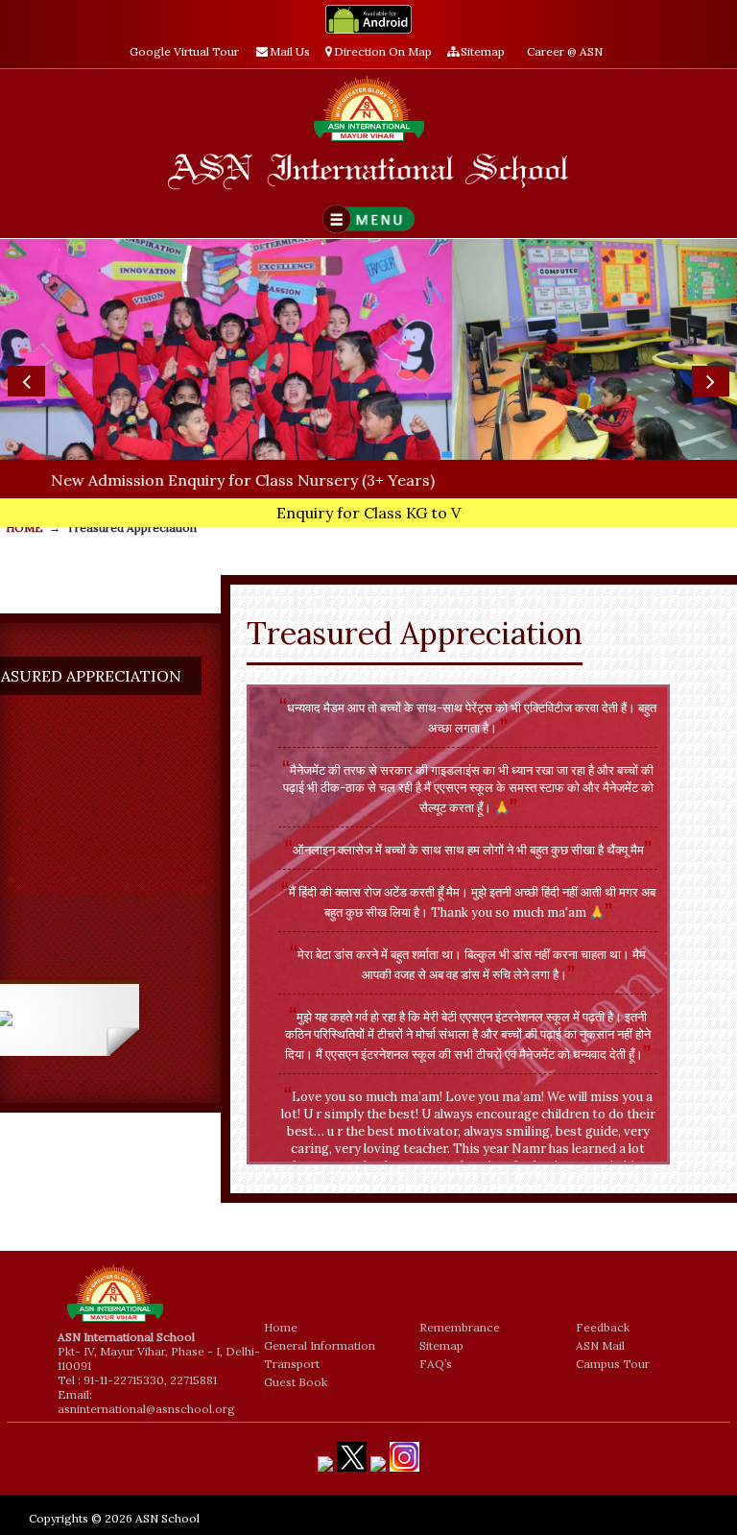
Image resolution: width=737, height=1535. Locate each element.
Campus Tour (613, 1363)
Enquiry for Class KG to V (368, 512)
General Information (319, 1345)
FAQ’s (435, 1363)
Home (280, 1327)
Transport (292, 1363)
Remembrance (459, 1327)
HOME (24, 527)
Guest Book (295, 1382)
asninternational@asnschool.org (146, 1409)
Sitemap (483, 51)
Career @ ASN (565, 51)
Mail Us (290, 51)
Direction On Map (383, 51)
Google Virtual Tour (184, 51)
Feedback (603, 1327)
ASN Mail (600, 1345)
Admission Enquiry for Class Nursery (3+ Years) (195, 480)
